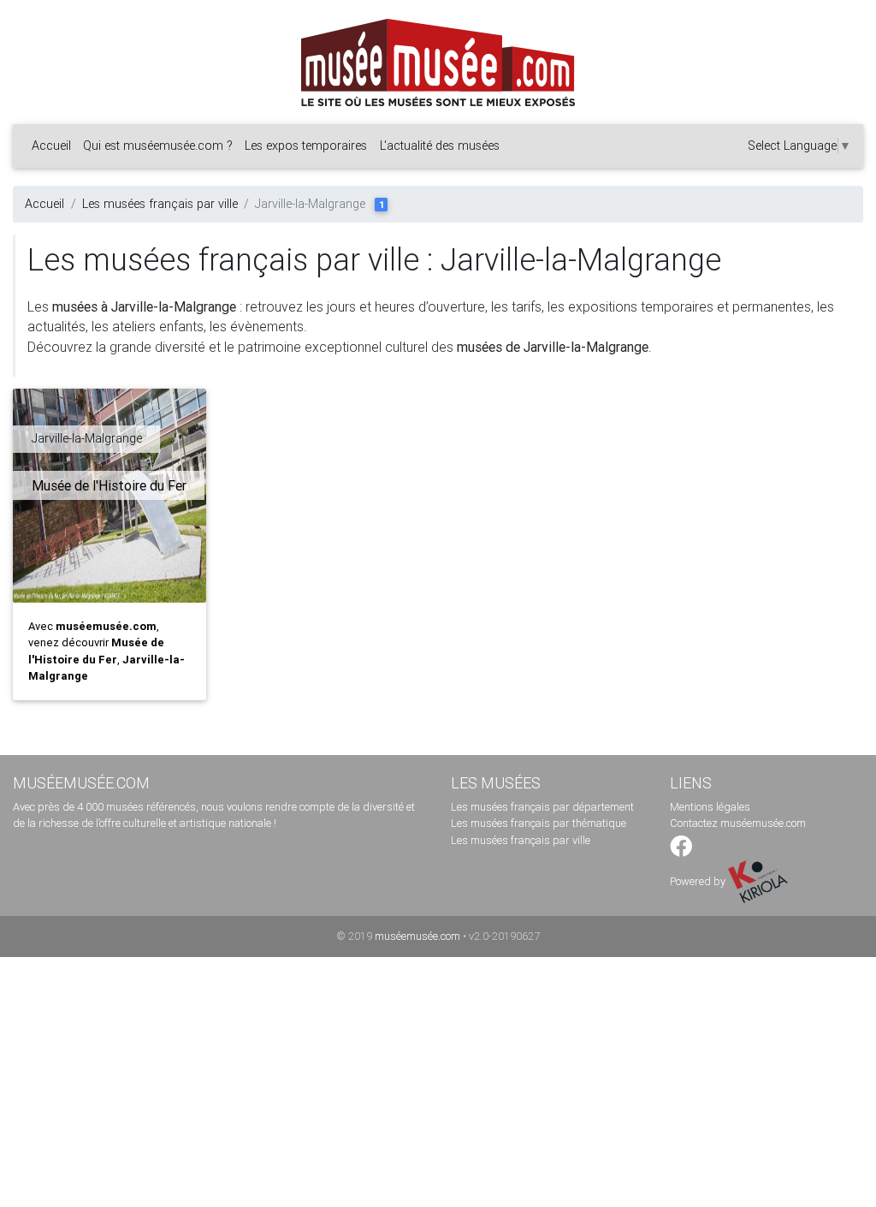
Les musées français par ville (160, 203)
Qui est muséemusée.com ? (158, 145)
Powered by (699, 881)
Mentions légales (710, 807)
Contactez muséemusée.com (738, 823)
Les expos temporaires (306, 145)
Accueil (51, 145)
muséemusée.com (417, 936)
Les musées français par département (542, 807)
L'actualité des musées (440, 145)
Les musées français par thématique (538, 823)
